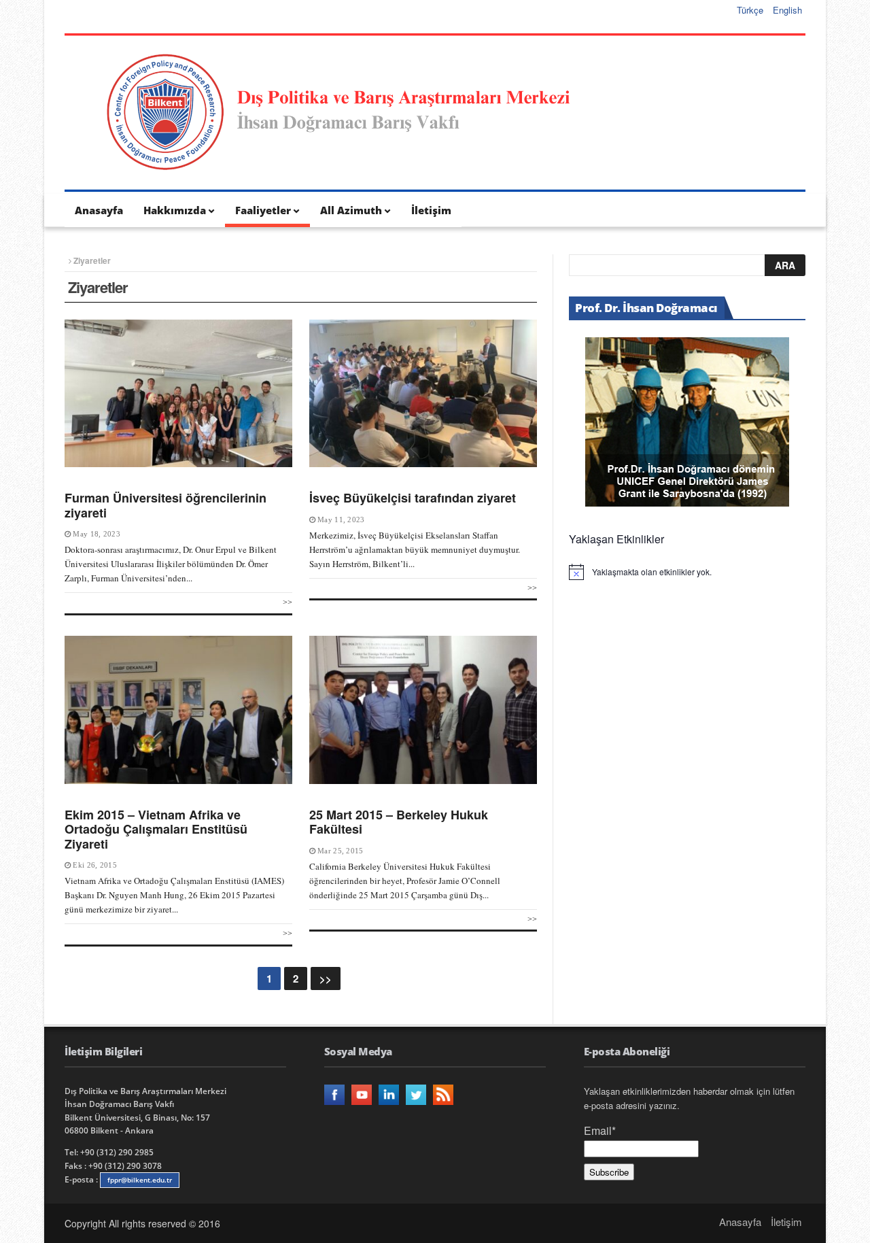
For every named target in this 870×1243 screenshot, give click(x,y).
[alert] (687, 572)
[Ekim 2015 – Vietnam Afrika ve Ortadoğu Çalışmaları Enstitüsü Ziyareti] (178, 710)
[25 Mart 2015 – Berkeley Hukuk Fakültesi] (423, 710)
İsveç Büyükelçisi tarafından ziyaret (412, 498)
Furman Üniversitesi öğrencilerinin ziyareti (165, 505)
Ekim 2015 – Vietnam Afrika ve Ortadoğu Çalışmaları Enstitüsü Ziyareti (156, 829)
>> (287, 602)
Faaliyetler (263, 210)
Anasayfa (99, 210)
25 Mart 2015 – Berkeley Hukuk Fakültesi (398, 822)
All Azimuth (351, 210)
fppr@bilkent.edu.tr (139, 1180)
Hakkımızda (174, 210)
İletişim (431, 210)
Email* (600, 1130)
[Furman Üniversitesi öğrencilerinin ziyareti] (178, 394)
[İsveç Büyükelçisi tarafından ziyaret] (423, 394)
